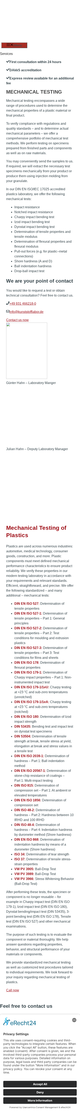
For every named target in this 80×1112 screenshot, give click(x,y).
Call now (12, 990)
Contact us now (17, 320)
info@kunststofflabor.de (26, 312)
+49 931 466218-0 (22, 303)
